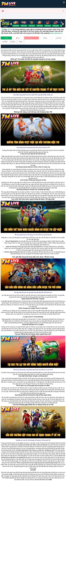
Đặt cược (15, 25)
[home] (8, 4)
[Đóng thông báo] (63, 11)
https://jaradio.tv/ (56, 33)
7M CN (9, 29)
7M (2, 29)
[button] (11, 23)
